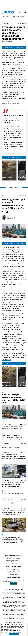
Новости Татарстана (8, 499)
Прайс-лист (13, 563)
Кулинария (6, 433)
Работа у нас (13, 574)
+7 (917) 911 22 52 (13, 558)
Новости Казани (7, 424)
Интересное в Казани (9, 534)
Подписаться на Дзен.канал (14, 47)
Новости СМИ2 (6, 160)
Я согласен (13, 634)
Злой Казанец (6, 359)
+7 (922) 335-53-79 (13, 569)
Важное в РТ (6, 23)
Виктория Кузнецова (13, 217)
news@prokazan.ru (13, 572)
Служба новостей (7, 41)
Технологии (6, 443)
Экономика (6, 195)
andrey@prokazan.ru (13, 561)
